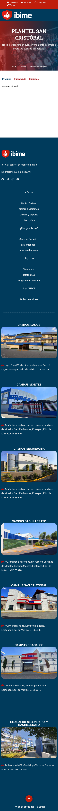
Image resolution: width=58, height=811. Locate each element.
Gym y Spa (29, 220)
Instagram (41, 2)
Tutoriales (28, 269)
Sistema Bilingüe (28, 239)
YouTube (27, 2)
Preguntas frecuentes (29, 280)
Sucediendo (20, 79)
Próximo (6, 79)
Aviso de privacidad (24, 806)
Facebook (13, 2)
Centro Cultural (29, 203)
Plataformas (28, 275)
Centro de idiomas (29, 209)
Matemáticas (28, 244)
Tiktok (12, 5)
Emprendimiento (29, 250)
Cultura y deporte (29, 214)
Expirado (34, 79)
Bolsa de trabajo (29, 299)
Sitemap (41, 806)
